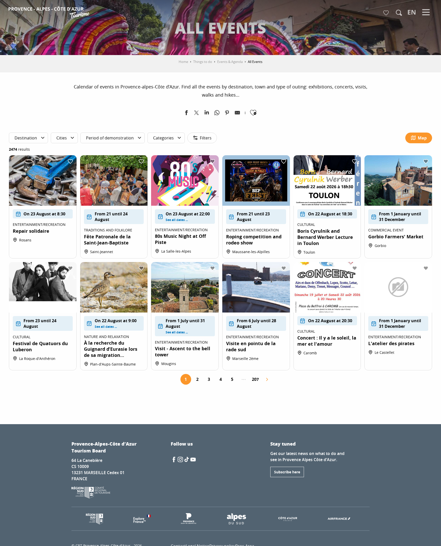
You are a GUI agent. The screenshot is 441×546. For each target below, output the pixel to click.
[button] (399, 13)
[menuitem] (49, 13)
